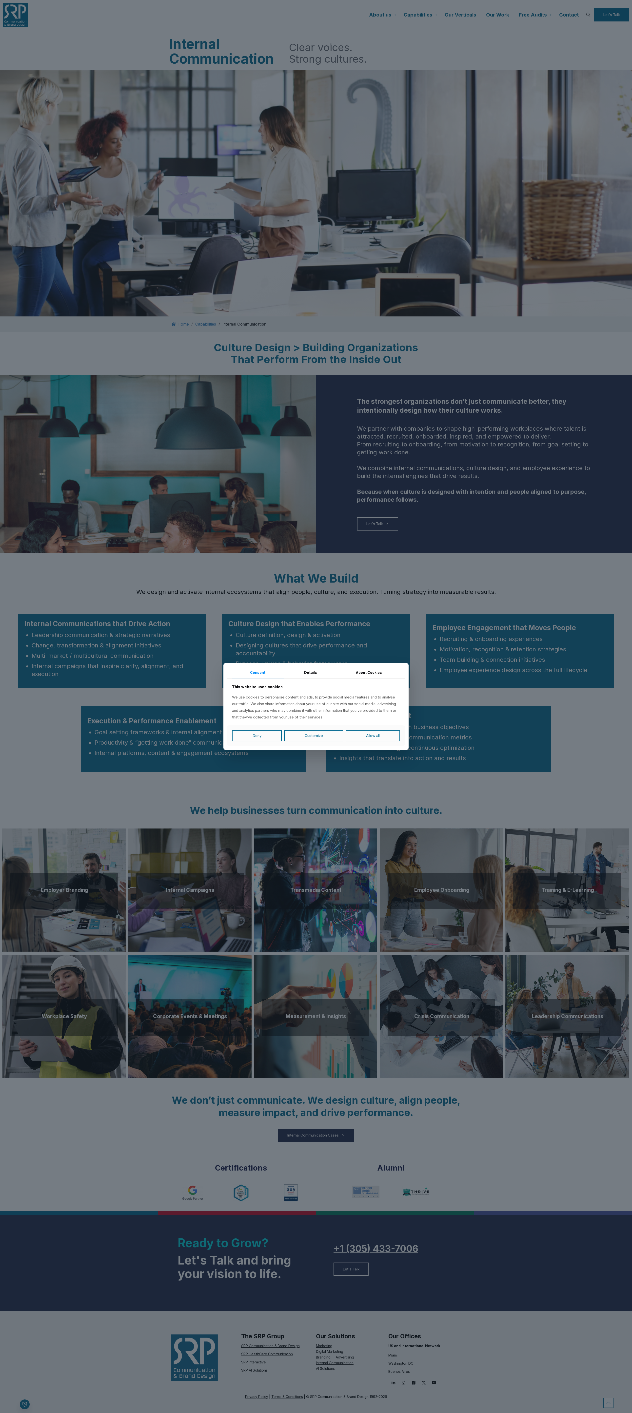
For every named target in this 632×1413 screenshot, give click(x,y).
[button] (313, 735)
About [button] (369, 672)
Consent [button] (257, 672)
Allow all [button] (373, 735)
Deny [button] (257, 735)
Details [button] (310, 672)
